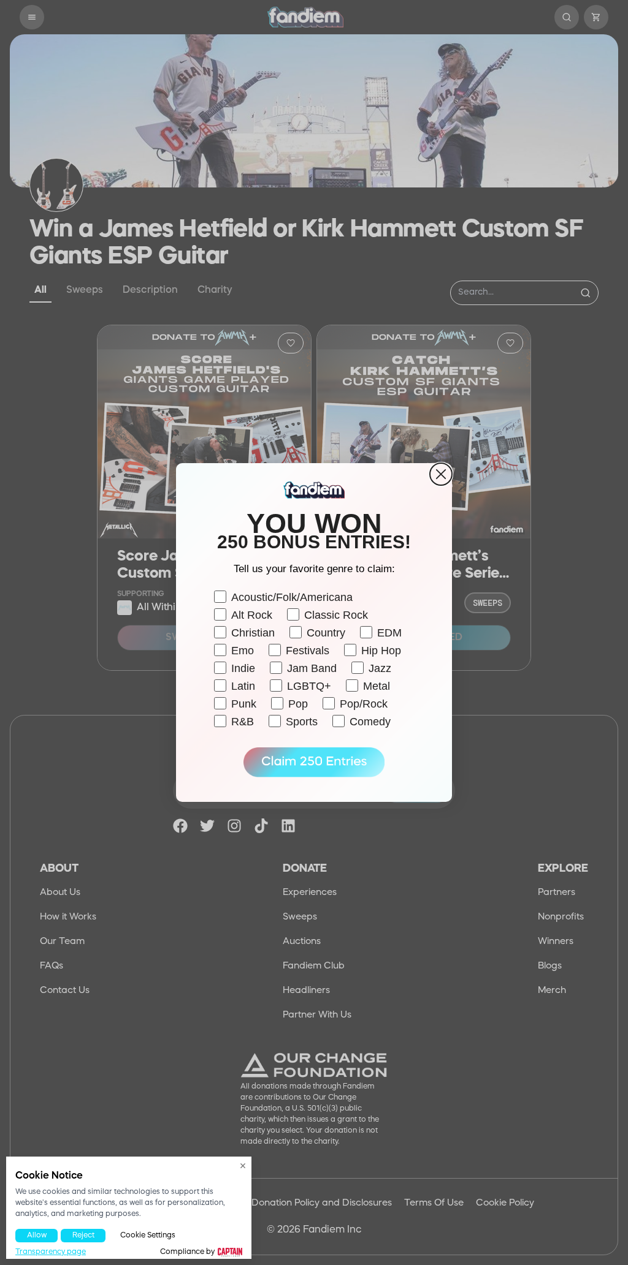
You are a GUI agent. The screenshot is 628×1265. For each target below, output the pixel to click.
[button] (314, 762)
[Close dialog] (441, 474)
